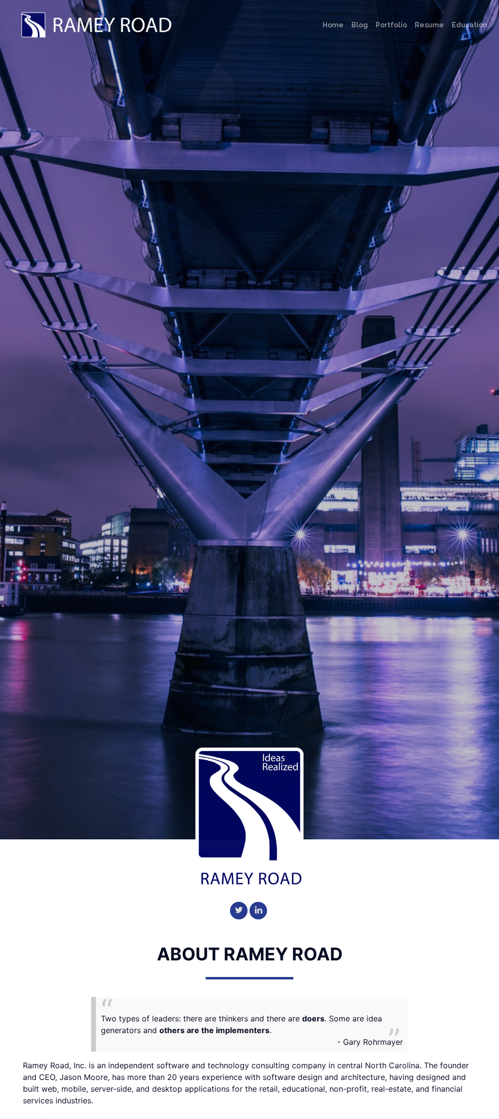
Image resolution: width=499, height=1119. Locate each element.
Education (469, 25)
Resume (429, 25)
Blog (359, 25)
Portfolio (391, 25)
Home (333, 25)
